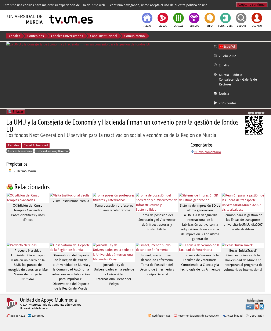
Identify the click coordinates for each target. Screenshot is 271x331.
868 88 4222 (17, 315)
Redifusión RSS (161, 315)
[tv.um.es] (70, 19)
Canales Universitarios (67, 36)
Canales (14, 36)
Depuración (257, 315)
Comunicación (134, 36)
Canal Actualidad (36, 145)
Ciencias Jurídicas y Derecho (52, 151)
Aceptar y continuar (252, 5)
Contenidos (35, 36)
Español (229, 46)
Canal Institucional (103, 36)
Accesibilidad (235, 315)
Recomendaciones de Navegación (199, 315)
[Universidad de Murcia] (25, 19)
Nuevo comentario (207, 152)
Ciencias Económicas (20, 151)
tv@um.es (38, 315)
